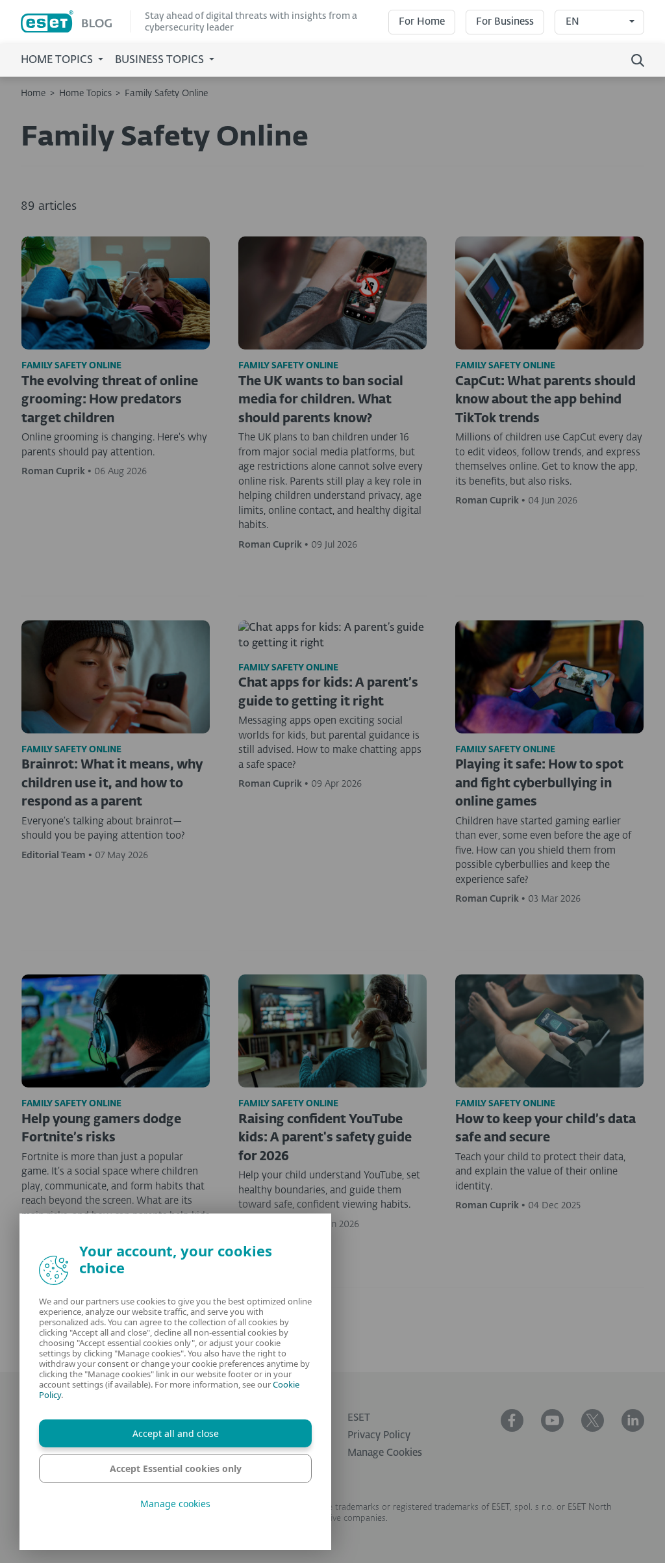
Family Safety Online (166, 93)
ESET (358, 1418)
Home (33, 93)
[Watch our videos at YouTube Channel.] (552, 1420)
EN (572, 22)
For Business (505, 22)
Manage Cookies (384, 1453)
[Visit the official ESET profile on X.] (592, 1420)
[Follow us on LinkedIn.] (632, 1420)
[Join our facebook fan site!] (512, 1420)
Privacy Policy (378, 1435)
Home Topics (85, 93)
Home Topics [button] (58, 60)
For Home (422, 22)
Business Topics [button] (161, 60)
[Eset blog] (76, 21)
